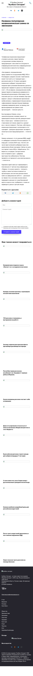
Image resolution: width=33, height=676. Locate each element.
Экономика (4, 615)
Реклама (4, 604)
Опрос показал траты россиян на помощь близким (14, 561)
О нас (3, 599)
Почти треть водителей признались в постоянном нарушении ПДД (16, 534)
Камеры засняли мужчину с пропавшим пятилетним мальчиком (16, 292)
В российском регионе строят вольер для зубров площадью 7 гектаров (15, 455)
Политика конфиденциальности (10, 594)
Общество (6, 42)
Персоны (4, 626)
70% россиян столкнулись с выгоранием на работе (12, 319)
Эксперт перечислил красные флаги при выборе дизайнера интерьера (15, 345)
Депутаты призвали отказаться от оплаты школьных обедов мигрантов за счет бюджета (16, 427)
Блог (3, 628)
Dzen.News (5, 606)
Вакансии (4, 602)
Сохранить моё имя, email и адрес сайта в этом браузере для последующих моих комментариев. (16, 227)
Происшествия (6, 613)
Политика (4, 617)
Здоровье (4, 619)
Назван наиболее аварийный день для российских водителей (16, 508)
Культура (4, 622)
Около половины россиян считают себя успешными (16, 400)
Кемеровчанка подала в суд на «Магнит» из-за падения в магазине (15, 266)
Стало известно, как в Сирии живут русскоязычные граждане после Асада (16, 481)
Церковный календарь (8, 630)
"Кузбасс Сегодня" (16, 4)
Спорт (3, 624)
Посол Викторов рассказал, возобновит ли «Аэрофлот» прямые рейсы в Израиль (15, 372)
